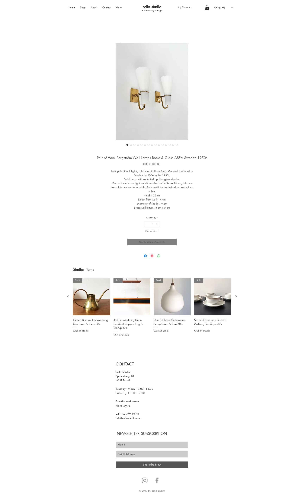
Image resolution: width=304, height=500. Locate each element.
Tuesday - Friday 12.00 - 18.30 (134, 389)
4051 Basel (123, 381)
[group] (152, 308)
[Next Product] (236, 297)
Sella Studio (123, 372)
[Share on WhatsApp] (159, 256)
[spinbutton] (152, 225)
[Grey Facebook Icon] (157, 481)
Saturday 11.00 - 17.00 (130, 393)
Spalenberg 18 (125, 376)
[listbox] (223, 7)
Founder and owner (127, 402)
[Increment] (157, 225)
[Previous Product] (68, 297)
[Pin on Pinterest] (152, 256)
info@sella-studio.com (128, 419)
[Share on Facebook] (145, 256)
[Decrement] (146, 225)
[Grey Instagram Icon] (144, 481)
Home (70, 31)
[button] (207, 7)
